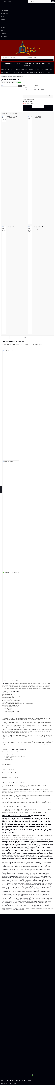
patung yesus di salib (27, 892)
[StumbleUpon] (22, 347)
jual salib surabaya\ (27, 886)
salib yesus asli (29, 902)
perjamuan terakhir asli (24, 897)
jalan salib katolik (43, 874)
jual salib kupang (14, 880)
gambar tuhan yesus (42, 870)
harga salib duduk (10, 873)
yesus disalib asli (39, 908)
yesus (12, 908)
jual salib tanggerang (46, 886)
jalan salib (31, 729)
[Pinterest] (19, 347)
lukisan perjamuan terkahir (44, 888)
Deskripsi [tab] (5, 338)
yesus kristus (46, 908)
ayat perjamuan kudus (17, 863)
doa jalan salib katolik (36, 863)
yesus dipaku (25, 908)
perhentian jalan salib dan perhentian (22, 894)
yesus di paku (18, 908)
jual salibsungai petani (36, 887)
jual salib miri (27, 881)
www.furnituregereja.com (14, 775)
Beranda (4, 5)
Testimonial (4, 36)
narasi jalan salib (34, 890)
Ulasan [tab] (14, 338)
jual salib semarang (24, 884)
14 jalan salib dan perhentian (12, 862)
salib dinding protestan (39, 901)
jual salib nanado (43, 881)
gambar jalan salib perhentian (33, 866)
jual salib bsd (25, 877)
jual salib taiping (36, 886)
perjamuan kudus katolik (29, 895)
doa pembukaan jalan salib (23, 865)
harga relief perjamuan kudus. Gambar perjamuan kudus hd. (19, 872)
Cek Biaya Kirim (4, 13)
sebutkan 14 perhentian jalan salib (29, 904)
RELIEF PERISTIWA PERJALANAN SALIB (17, 749)
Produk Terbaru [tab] (23, 338)
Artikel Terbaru (5, 39)
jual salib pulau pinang (37, 883)
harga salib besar (39, 872)
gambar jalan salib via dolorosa (17, 867)
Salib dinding (21, 901)
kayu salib (13, 888)
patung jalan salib (9, 891)
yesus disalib (31, 908)
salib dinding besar (28, 901)
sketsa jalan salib (41, 904)
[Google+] (8, 347)
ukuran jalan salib (46, 906)
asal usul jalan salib (6, 863)
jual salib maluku (11, 881)
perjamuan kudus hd (18, 895)
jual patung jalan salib (33, 876)
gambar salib (8, 870)
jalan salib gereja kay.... (38, 226)
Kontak (3, 30)
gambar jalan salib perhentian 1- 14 (11, 680)
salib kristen (5, 902)
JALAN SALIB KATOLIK (18, 782)
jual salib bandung (17, 877)
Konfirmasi (3, 27)
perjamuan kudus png (40, 895)
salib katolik (48, 901)
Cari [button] (28, 59)
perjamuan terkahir (33, 898)
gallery (3, 19)
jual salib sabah (46, 883)
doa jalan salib (26, 863)
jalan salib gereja (11, 226)
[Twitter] (6, 347)
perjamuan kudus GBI (7, 895)
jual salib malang (42, 880)
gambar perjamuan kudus (43, 867)
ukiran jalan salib (16, 906)
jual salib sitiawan (42, 884)
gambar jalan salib (10, 79)
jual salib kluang (6, 880)
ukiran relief (39, 906)
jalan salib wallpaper (11, 876)
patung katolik (17, 891)
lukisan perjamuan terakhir (31, 888)
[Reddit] (14, 347)
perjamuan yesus (42, 898)
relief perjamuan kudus (10, 899)
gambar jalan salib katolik (19, 866)
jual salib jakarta (12, 879)
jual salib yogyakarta (25, 887)
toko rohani (8, 906)
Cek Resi (3, 16)
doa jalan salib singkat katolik (9, 865)
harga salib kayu (19, 873)
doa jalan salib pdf (46, 863)
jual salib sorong (10, 886)
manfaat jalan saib (6, 890)
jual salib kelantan (38, 879)
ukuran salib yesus (6, 908)
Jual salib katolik (30, 879)
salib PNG (17, 902)
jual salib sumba (18, 886)
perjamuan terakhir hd (36, 897)
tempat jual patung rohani (24, 905)
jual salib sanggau (14, 884)
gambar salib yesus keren (31, 870)
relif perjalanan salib (12, 116)
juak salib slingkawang (21, 876)
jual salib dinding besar (42, 877)
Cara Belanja (4, 10)
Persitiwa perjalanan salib (8, 735)
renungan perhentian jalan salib (9, 901)
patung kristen (25, 891)
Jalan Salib (16, 691)
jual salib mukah (34, 881)
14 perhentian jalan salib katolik (44, 862)
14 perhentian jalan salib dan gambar (28, 862)
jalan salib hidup (26, 874)
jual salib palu (8, 883)
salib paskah (11, 902)
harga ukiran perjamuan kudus (31, 873)
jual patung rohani (43, 876)
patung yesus (18, 892)
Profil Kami (3, 33)
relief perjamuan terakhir (22, 899)
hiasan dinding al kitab (10, 874)
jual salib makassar (32, 880)
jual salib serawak (33, 884)
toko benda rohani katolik (37, 905)
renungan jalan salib (44, 899)
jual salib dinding (33, 877)
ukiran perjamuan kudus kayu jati (28, 906)
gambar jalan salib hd (7, 866)
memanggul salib (26, 890)
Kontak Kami (27, 65)
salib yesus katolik (37, 902)
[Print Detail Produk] (24, 347)
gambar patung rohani (31, 867)
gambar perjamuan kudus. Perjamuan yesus (27, 869)
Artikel (3, 7)
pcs (52, 1)
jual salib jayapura (21, 879)
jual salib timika (6, 887)
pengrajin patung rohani (38, 892)
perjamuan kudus (45, 894)
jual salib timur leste (14, 887)
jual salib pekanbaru (16, 883)
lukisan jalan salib (20, 888)
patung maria (32, 891)
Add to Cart (38, 109)
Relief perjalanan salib (10, 76)
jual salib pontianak (26, 883)
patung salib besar (10, 892)
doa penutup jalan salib (36, 865)
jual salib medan (19, 881)
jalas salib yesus (37, 116)
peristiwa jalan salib (35, 894)
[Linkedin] (16, 347)
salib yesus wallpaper (15, 904)
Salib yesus (22, 902)
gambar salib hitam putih (18, 870)
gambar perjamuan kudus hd (9, 869)
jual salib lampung (23, 880)
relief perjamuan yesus (33, 899)
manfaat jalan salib (16, 890)
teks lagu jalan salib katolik (11, 905)
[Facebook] (3, 347)
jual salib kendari (48, 879)
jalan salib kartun (34, 874)
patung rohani (39, 891)
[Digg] (11, 347)
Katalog (3, 24)
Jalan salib (5, 683)
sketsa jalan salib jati (11, 569)
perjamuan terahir (14, 897)
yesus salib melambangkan (17, 909)
